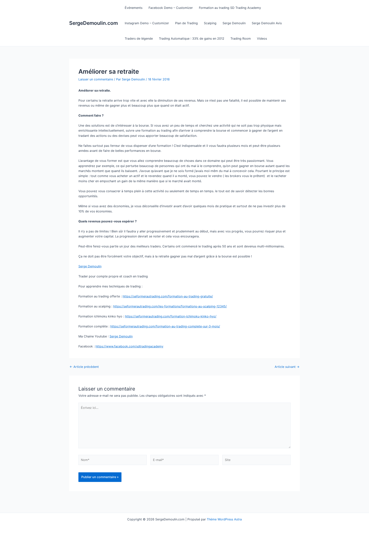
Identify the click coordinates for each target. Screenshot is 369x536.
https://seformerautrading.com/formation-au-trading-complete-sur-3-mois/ (165, 326)
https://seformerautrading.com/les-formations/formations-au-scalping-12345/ (170, 306)
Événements (133, 8)
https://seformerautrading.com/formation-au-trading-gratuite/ (168, 296)
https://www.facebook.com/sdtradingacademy (129, 346)
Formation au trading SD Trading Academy (230, 8)
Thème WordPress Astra (224, 519)
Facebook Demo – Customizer (171, 8)
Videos (262, 38)
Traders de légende (139, 38)
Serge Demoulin (234, 23)
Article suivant (287, 366)
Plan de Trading (186, 23)
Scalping (210, 23)
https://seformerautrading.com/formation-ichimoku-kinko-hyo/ (170, 316)
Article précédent (84, 366)
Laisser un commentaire (95, 79)
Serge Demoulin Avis (267, 23)
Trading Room (240, 38)
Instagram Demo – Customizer (147, 23)
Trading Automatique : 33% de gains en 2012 (191, 38)
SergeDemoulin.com (93, 23)
